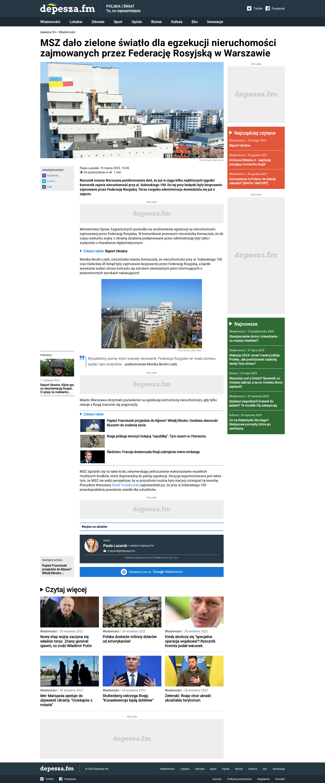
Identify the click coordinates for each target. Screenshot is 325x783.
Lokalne (76, 22)
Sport (118, 22)
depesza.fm (48, 32)
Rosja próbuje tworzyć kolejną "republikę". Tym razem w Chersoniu (156, 436)
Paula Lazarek (115, 545)
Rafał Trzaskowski (125, 485)
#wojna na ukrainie (94, 526)
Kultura (176, 22)
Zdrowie (98, 22)
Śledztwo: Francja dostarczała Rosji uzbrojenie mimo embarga (153, 452)
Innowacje (215, 22)
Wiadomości (50, 22)
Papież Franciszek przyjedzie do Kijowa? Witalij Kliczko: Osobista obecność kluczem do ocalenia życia (163, 423)
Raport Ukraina (116, 251)
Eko (195, 22)
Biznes (156, 22)
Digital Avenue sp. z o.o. (166, 557)
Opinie (137, 22)
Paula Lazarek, (89, 168)
